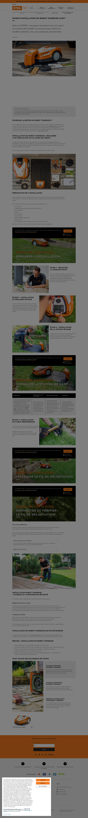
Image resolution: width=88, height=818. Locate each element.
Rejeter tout (43, 783)
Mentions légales (7, 814)
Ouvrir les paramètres (43, 786)
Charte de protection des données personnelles (16, 810)
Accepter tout (42, 780)
